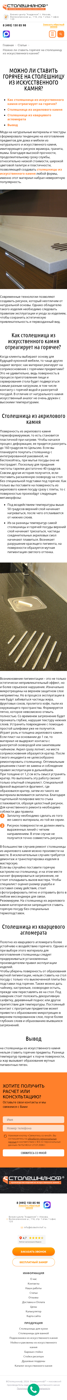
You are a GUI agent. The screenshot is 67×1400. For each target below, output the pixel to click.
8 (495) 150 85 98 (14, 25)
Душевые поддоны (33, 1361)
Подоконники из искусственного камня (33, 1337)
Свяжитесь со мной (33, 1153)
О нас (33, 1278)
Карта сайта (34, 1316)
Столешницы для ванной (33, 1333)
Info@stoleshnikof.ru (35, 1227)
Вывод (12, 125)
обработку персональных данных (32, 1140)
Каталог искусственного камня (33, 1365)
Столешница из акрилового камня (34, 110)
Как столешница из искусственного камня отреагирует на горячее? (35, 102)
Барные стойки (33, 1351)
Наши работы (33, 1288)
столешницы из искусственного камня (31, 171)
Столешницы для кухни (33, 1328)
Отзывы (33, 1297)
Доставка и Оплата (33, 1302)
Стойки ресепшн (33, 1356)
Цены (33, 1306)
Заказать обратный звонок (53, 26)
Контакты (33, 1283)
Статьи (34, 1292)
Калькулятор (33, 1311)
